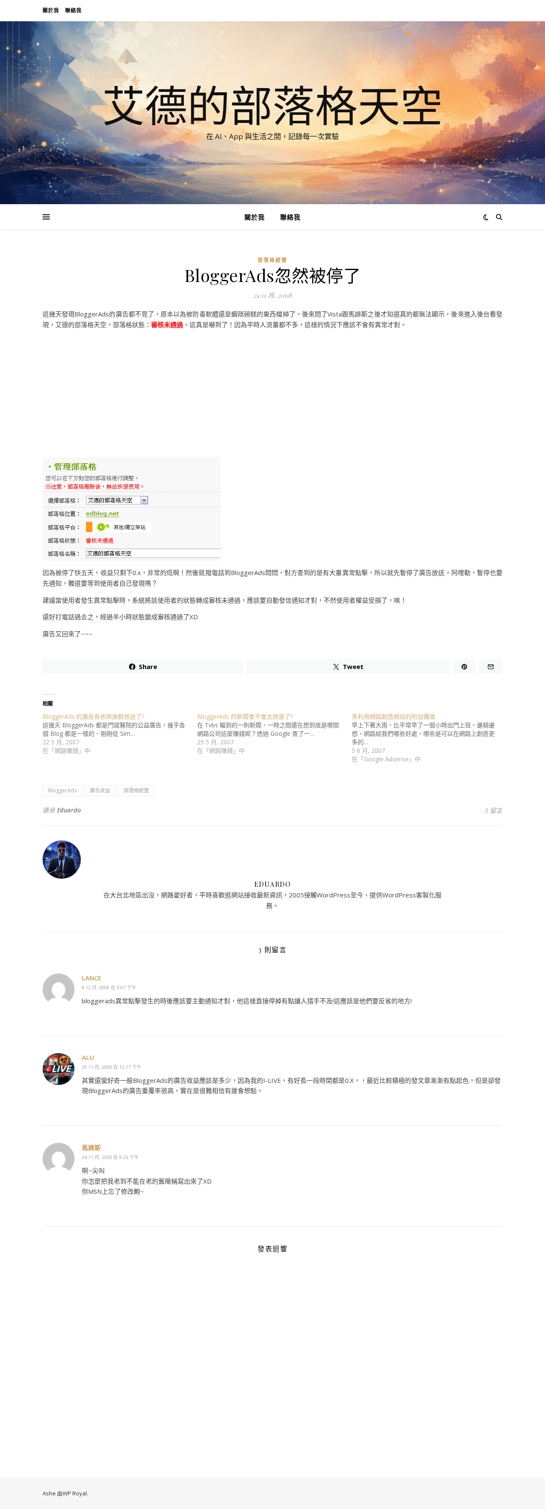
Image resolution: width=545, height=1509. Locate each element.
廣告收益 (100, 790)
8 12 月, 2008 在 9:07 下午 (109, 987)
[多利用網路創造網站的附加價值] (429, 737)
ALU (88, 1057)
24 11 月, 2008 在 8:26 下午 (110, 1157)
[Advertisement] (272, 395)
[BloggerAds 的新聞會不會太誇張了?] (274, 733)
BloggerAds (62, 790)
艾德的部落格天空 (272, 105)
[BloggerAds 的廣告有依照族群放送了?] (120, 733)
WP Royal (75, 1493)
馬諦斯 (91, 1147)
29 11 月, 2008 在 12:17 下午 (111, 1067)
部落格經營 (272, 260)
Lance (91, 978)
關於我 (51, 10)
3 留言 (493, 810)
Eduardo (69, 810)
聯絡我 (73, 10)
